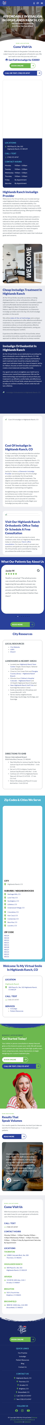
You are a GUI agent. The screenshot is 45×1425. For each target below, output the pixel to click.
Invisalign (13, 1009)
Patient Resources (16, 1011)
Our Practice (22, 1353)
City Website (15, 647)
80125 (6, 954)
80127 (6, 950)
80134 (6, 938)
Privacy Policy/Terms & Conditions (22, 1420)
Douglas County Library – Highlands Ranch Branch (24, 673)
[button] (2, 589)
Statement (27, 1422)
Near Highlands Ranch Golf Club (21, 685)
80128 (6, 947)
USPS (12, 649)
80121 (6, 943)
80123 (6, 952)
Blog (22, 1363)
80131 (6, 956)
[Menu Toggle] (42, 3)
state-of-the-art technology (20, 318)
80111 (6, 945)
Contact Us (22, 1367)
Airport (13, 652)
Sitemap (34, 1417)
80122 (6, 940)
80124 (6, 935)
